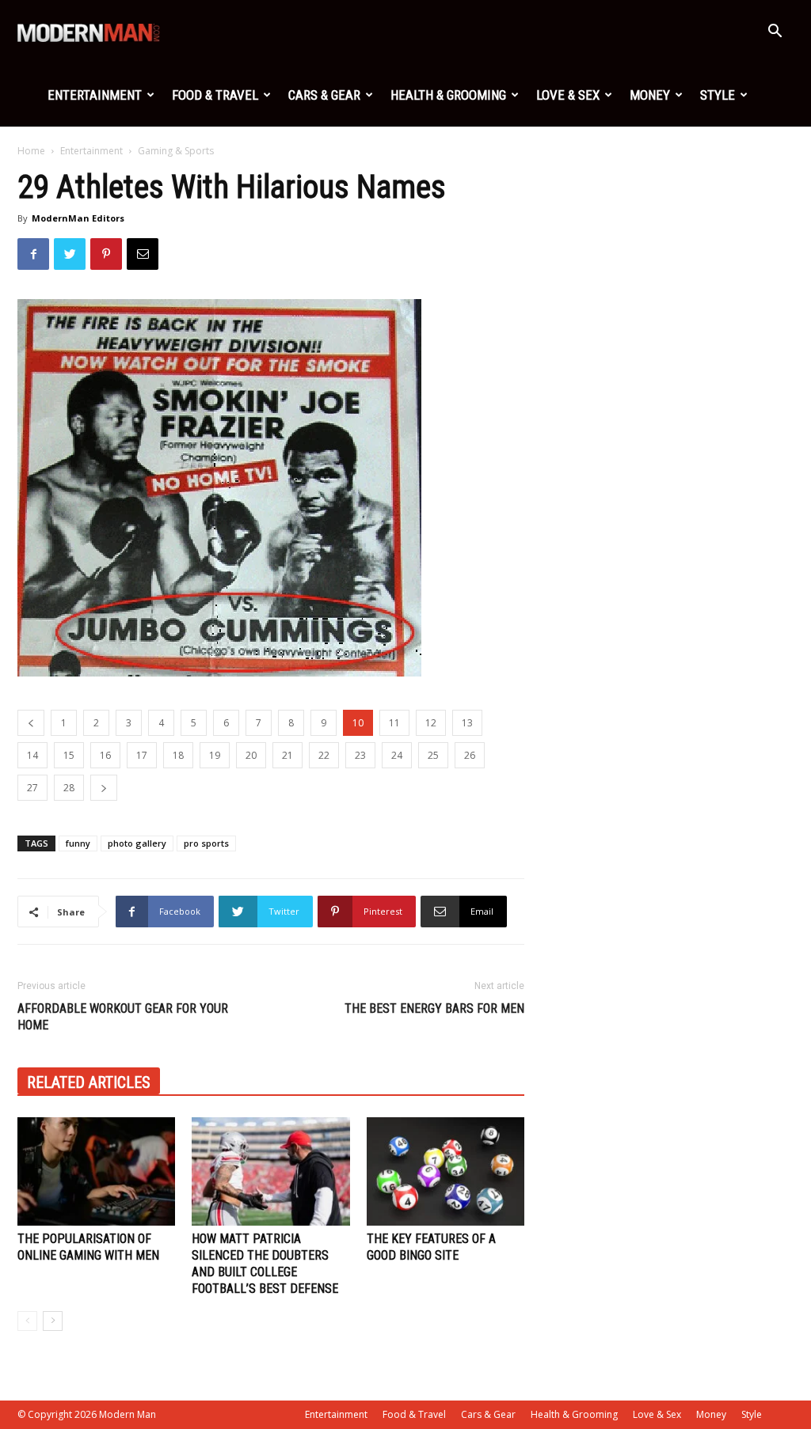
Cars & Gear (324, 95)
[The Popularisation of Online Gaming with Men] (96, 1171)
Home (31, 150)
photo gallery (137, 843)
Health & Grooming (448, 95)
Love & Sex (568, 95)
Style (717, 95)
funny (78, 843)
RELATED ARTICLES (88, 1082)
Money (650, 95)
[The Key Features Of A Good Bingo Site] (445, 1171)
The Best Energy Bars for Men (434, 1008)
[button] (775, 32)
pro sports (206, 843)
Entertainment (95, 95)
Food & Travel (215, 95)
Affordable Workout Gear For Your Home (122, 1017)
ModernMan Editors (78, 218)
